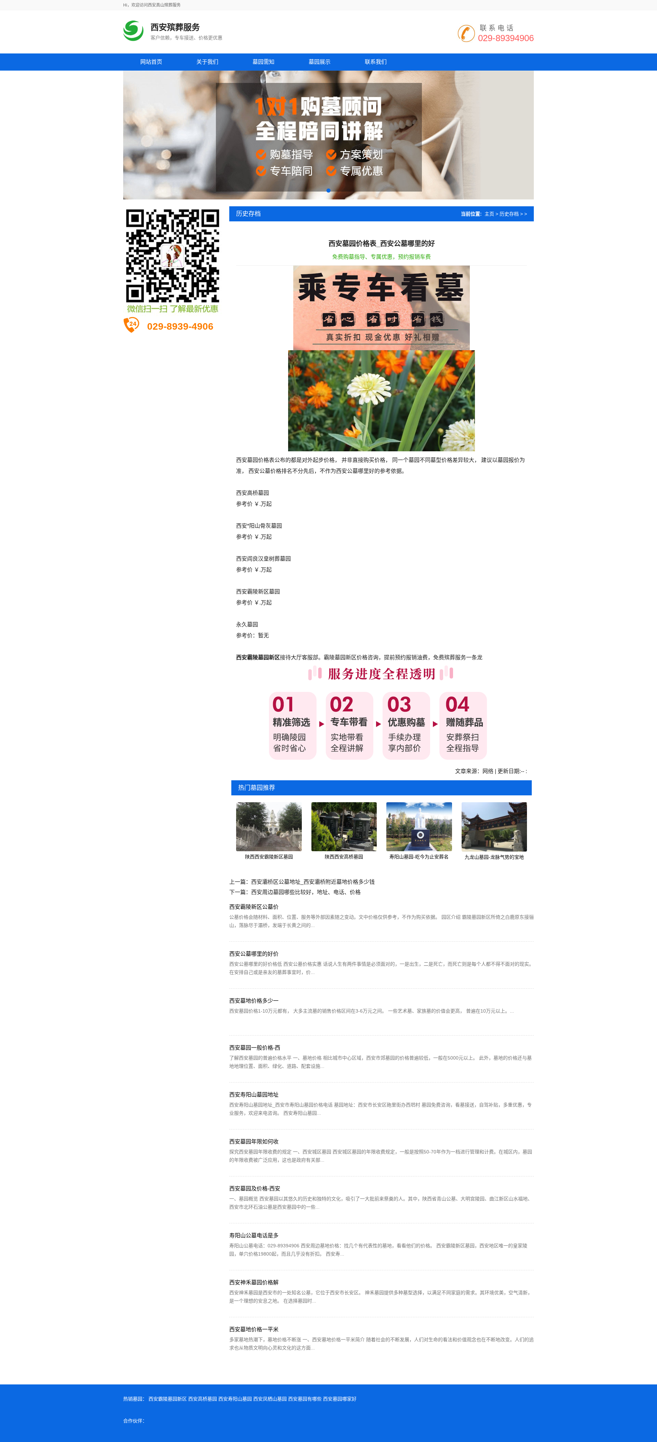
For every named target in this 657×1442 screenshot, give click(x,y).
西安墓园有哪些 (305, 1399)
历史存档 (509, 214)
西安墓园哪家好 (340, 1399)
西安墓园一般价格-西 (254, 1048)
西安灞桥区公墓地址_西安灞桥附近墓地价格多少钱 (313, 882)
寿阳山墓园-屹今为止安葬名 (419, 856)
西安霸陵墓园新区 (168, 1399)
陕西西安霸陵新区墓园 (269, 856)
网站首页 (151, 62)
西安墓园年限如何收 (254, 1142)
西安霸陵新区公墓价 (254, 907)
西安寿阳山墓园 (235, 1399)
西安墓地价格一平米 (254, 1329)
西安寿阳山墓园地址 (254, 1095)
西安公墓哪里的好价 (254, 954)
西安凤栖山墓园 (270, 1399)
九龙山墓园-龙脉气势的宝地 (494, 857)
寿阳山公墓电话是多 (254, 1235)
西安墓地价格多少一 (254, 1001)
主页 (489, 214)
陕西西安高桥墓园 (344, 856)
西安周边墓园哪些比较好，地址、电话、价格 (306, 892)
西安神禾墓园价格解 (254, 1282)
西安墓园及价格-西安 (254, 1189)
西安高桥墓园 (202, 1399)
